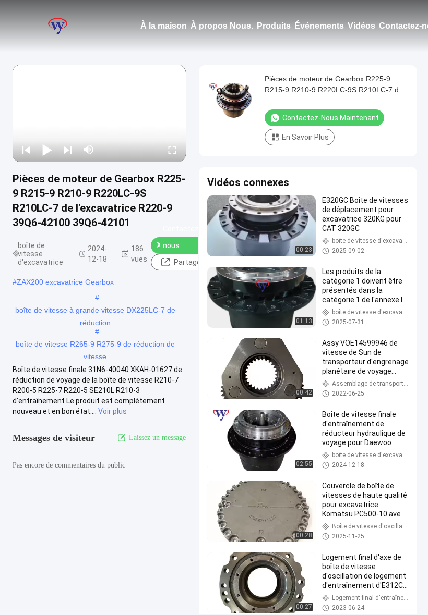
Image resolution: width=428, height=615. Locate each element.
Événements (319, 25)
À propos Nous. (222, 25)
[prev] (26, 149)
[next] (67, 149)
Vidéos (361, 25)
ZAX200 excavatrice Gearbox (65, 282)
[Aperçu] (57, 26)
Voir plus (112, 411)
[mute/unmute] (88, 149)
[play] (99, 113)
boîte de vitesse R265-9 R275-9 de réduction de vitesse (95, 345)
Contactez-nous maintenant (183, 245)
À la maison (163, 25)
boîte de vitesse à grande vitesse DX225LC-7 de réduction (95, 311)
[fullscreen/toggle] (172, 149)
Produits (274, 25)
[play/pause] (47, 149)
